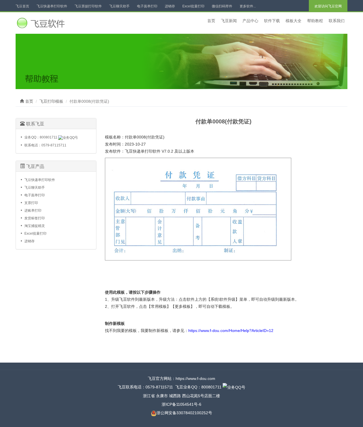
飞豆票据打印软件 (88, 6)
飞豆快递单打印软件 (52, 6)
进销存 (170, 6)
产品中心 (250, 20)
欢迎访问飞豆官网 (328, 6)
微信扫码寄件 (222, 6)
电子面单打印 (147, 6)
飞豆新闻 (229, 20)
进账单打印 (32, 211)
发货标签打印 (34, 218)
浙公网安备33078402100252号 (184, 413)
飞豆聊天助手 (119, 6)
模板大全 (293, 20)
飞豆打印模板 (51, 101)
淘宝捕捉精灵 (34, 226)
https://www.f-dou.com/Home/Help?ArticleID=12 (230, 330)
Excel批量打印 (193, 6)
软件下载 (272, 20)
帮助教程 (315, 20)
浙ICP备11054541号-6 (181, 404)
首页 (211, 20)
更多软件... (248, 6)
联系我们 (337, 20)
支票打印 (31, 203)
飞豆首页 (22, 6)
